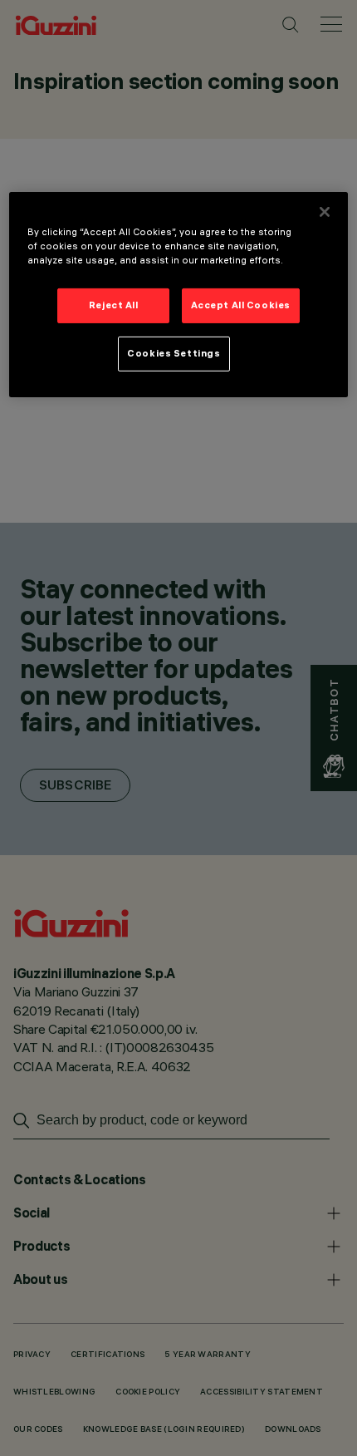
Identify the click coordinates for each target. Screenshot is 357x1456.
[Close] (324, 212)
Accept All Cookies (241, 305)
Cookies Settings (173, 353)
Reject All (114, 305)
